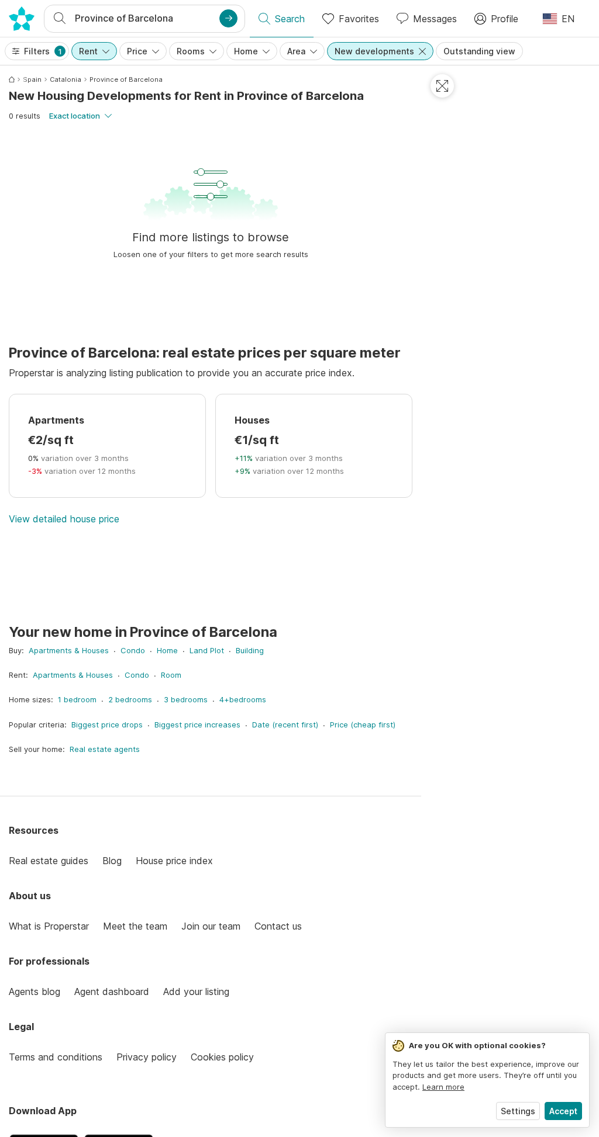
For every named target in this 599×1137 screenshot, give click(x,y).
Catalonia (65, 79)
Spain (32, 79)
